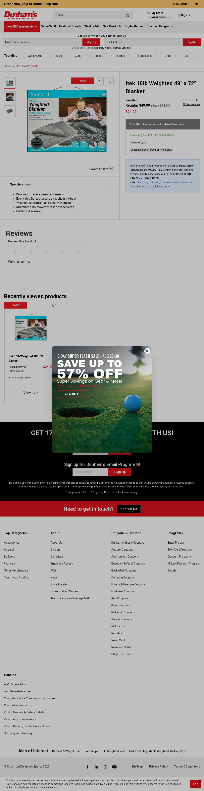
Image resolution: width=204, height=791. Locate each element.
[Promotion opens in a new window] (102, 399)
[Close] (147, 351)
